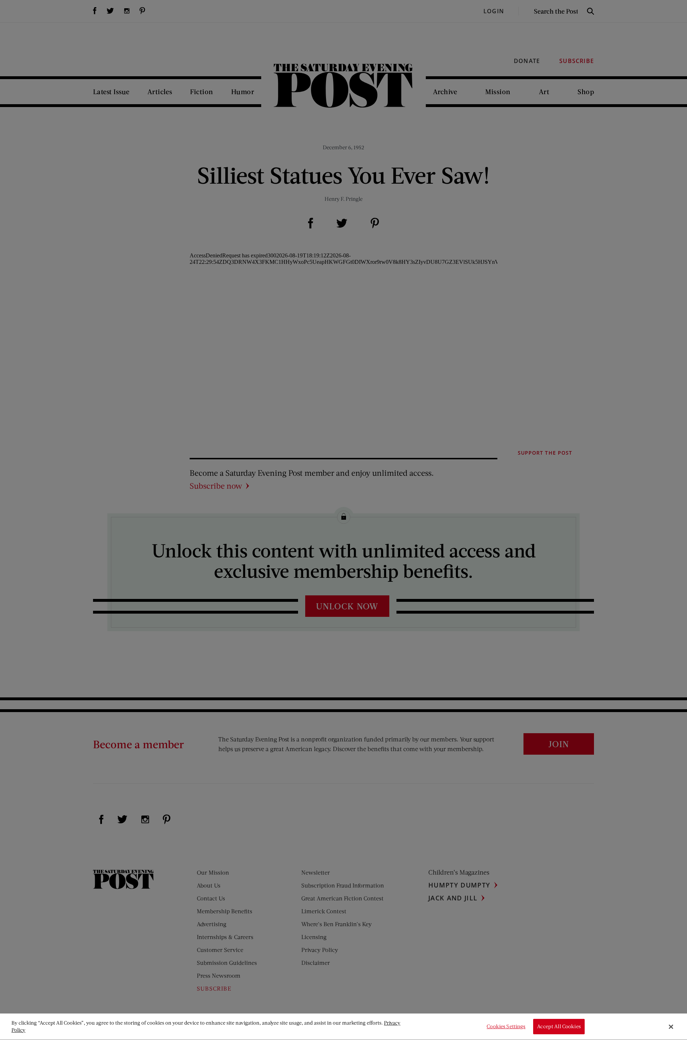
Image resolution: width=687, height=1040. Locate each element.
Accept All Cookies (559, 1027)
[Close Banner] (671, 1027)
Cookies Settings (506, 1027)
